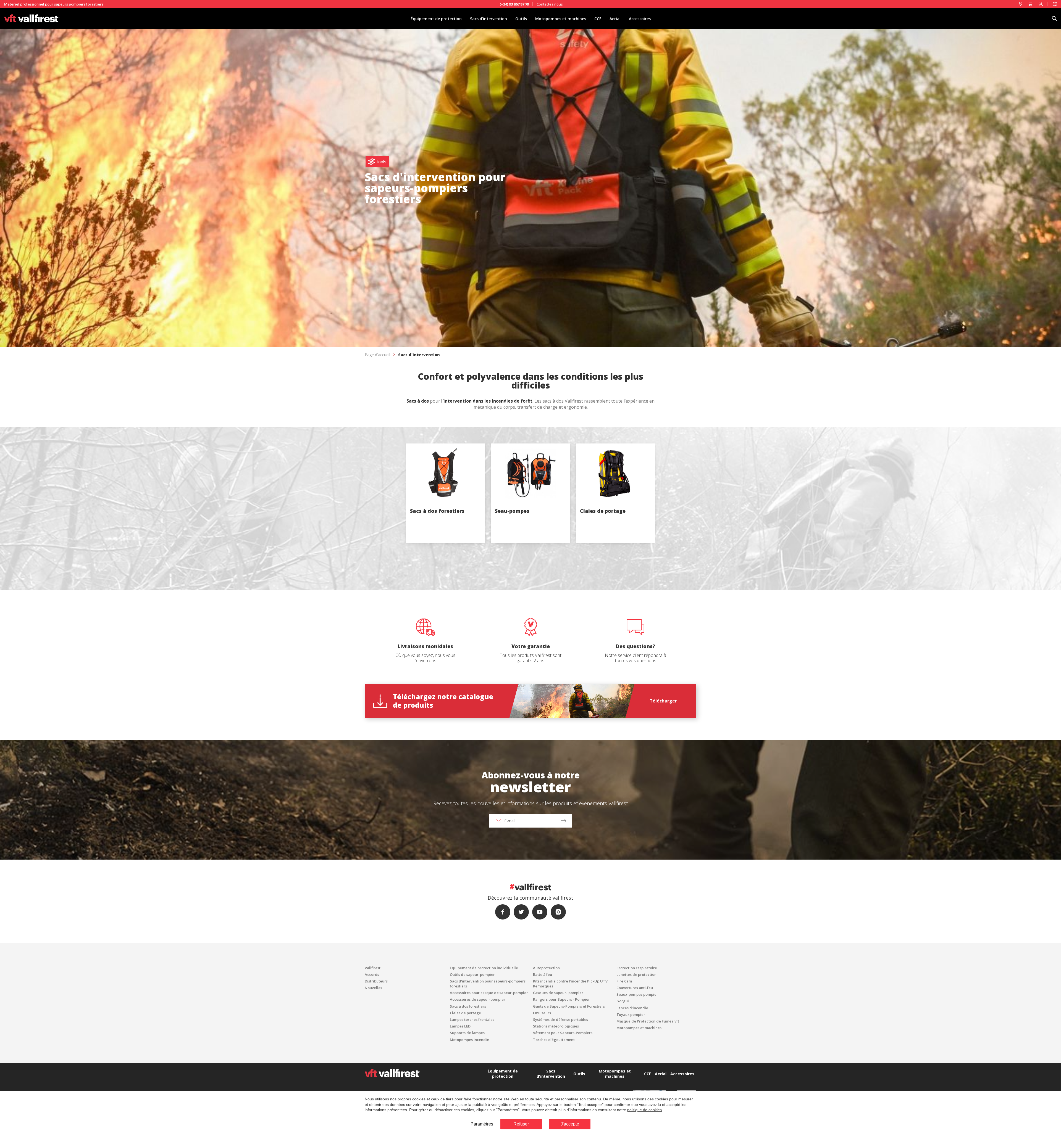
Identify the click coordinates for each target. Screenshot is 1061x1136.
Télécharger (663, 701)
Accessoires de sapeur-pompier (477, 999)
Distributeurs (376, 981)
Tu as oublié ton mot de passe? (531, 601)
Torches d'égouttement (554, 1039)
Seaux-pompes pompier (637, 994)
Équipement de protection (436, 18)
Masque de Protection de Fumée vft (647, 1021)
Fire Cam (624, 981)
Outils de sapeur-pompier (472, 974)
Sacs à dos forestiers (437, 511)
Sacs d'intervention (488, 18)
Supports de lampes (467, 1032)
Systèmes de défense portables (560, 1019)
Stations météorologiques (556, 1026)
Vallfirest (372, 967)
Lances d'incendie (632, 1007)
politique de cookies (644, 1110)
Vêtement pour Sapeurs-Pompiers (562, 1032)
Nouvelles (373, 987)
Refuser (521, 1124)
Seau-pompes (512, 511)
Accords (372, 974)
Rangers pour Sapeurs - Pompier (561, 999)
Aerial (615, 18)
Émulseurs (542, 1012)
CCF (597, 18)
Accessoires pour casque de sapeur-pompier (489, 992)
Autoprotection (546, 967)
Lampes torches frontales (472, 1019)
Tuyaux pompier (630, 1014)
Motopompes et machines (560, 18)
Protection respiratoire (636, 967)
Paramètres (482, 1124)
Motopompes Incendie (469, 1039)
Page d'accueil (377, 354)
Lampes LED (460, 1026)
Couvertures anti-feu (634, 987)
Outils (521, 18)
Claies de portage (603, 511)
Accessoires (640, 18)
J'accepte (570, 1124)
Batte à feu (542, 974)
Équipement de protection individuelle (484, 967)
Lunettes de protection (636, 974)
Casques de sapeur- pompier (558, 992)
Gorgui (622, 1000)
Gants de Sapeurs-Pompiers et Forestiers (569, 1006)
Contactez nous (550, 4)
